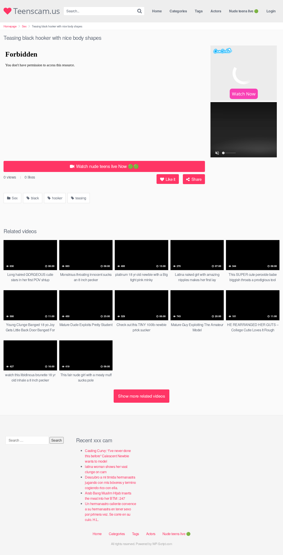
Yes (118, 276)
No (162, 276)
